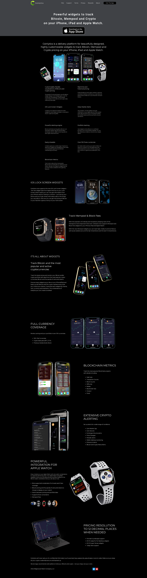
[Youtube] (97, 569)
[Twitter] (94, 569)
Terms (76, 3)
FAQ (62, 3)
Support (69, 3)
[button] (110, 3)
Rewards (90, 3)
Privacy (83, 3)
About (98, 3)
